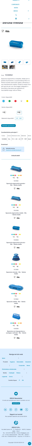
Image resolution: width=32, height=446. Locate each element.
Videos (18, 373)
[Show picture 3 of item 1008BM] (19, 62)
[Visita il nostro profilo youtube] (21, 410)
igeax (3, 358)
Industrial (28, 362)
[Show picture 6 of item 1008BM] (12, 67)
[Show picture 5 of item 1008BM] (5, 67)
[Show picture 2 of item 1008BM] (12, 62)
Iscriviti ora (16, 403)
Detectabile (20, 362)
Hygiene (12, 362)
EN (23, 380)
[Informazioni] (17, 132)
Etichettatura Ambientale (9, 369)
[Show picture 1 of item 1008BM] (5, 62)
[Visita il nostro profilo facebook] (16, 410)
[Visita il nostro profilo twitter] (26, 410)
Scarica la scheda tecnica (13, 150)
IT (19, 380)
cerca (10, 376)
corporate (15, 1)
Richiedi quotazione (8, 125)
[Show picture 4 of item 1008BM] (27, 62)
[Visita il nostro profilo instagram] (10, 410)
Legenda (4, 376)
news (16, 5)
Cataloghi (11, 373)
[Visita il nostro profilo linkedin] (5, 410)
